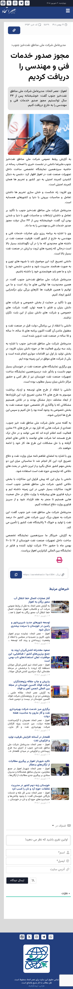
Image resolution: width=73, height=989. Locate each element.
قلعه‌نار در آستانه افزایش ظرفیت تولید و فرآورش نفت (29, 739)
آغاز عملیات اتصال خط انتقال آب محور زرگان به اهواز (32, 600)
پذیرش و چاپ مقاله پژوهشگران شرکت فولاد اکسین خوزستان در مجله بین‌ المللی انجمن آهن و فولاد (29, 685)
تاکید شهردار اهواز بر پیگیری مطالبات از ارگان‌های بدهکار (29, 763)
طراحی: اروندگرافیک (36, 986)
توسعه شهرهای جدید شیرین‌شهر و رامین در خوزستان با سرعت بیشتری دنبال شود (30, 626)
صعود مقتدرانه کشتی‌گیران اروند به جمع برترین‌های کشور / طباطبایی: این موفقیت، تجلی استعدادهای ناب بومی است (29, 655)
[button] (68, 11)
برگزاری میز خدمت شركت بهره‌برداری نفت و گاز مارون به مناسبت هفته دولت (30, 712)
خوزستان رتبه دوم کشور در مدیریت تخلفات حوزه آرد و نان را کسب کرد (30, 787)
